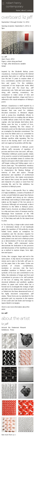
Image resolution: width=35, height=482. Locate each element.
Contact (29, 10)
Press (12, 330)
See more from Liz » (9, 435)
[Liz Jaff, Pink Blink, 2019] (25, 357)
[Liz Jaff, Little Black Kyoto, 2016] (9, 357)
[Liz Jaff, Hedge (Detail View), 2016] (9, 391)
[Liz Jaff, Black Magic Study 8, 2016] (25, 341)
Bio (9, 327)
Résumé (23, 327)
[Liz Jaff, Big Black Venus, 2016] (9, 374)
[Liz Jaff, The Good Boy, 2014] (9, 407)
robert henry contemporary (14, 4)
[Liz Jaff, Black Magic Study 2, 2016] (25, 391)
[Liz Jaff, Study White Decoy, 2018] (9, 341)
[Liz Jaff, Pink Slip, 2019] (9, 424)
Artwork (4, 327)
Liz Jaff (4, 313)
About (23, 10)
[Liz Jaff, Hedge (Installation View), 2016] (25, 374)
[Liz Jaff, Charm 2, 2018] (25, 424)
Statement (15, 327)
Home (18, 10)
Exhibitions (5, 330)
